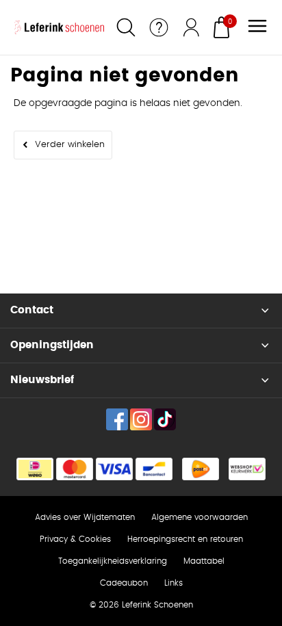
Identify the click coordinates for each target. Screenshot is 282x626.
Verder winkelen (70, 144)
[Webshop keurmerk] (247, 469)
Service (159, 27)
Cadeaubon (124, 583)
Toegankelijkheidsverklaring (112, 561)
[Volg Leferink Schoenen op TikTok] (165, 419)
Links (173, 583)
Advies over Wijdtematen (85, 517)
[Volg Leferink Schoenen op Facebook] (117, 419)
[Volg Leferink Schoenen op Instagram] (141, 419)
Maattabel (204, 561)
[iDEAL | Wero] (34, 469)
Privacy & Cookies (75, 539)
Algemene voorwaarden (199, 517)
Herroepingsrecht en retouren (185, 539)
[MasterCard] (74, 469)
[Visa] (114, 469)
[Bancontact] (154, 469)
